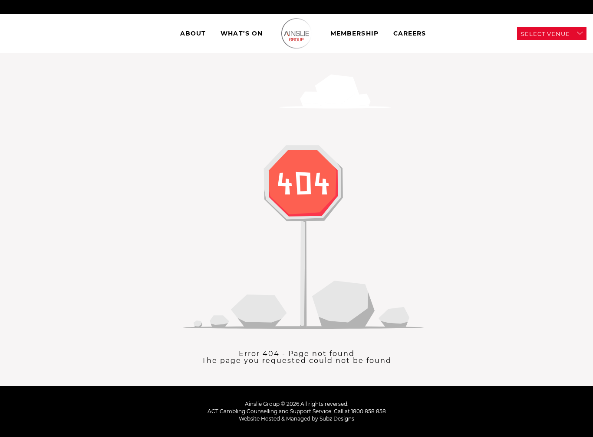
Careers (409, 33)
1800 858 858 (368, 411)
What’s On (242, 33)
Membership (354, 33)
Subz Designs (337, 418)
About (193, 33)
